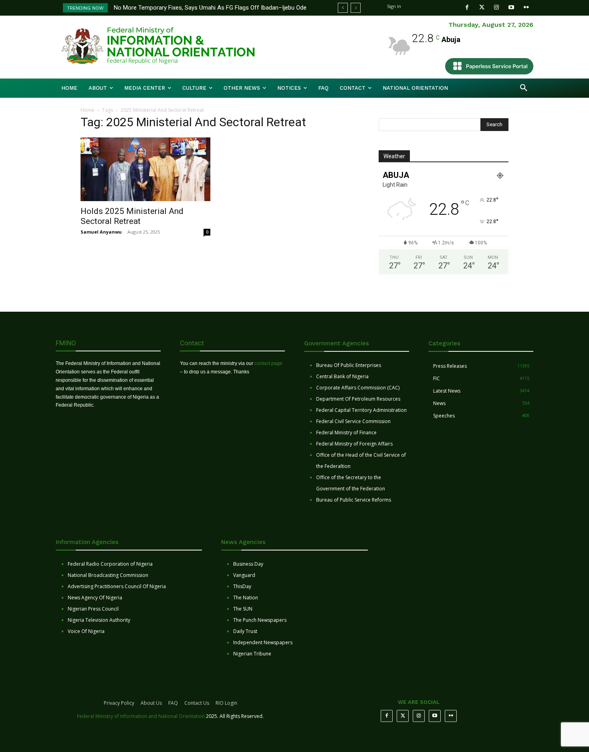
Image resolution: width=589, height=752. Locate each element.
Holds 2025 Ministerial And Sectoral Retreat (132, 216)
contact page (268, 363)
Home (88, 110)
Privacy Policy (119, 703)
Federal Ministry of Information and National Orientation (141, 716)
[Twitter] (482, 7)
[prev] (343, 8)
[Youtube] (511, 7)
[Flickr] (526, 7)
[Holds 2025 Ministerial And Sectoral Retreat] (145, 169)
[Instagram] (497, 7)
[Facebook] (467, 7)
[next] (356, 8)
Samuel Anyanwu (101, 232)
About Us (151, 703)
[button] (523, 88)
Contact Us (196, 703)
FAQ (173, 703)
